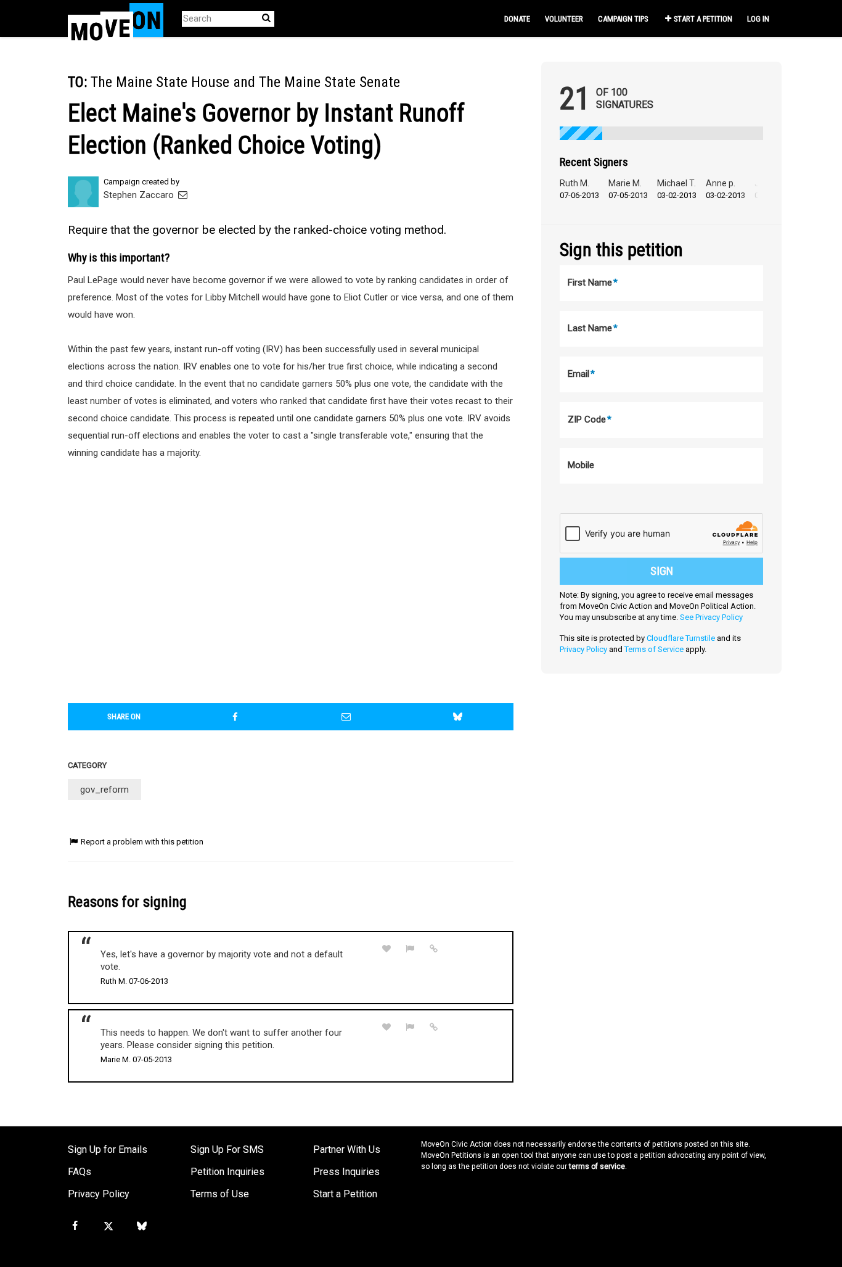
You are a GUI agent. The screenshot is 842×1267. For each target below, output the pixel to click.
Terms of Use (219, 1194)
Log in (758, 18)
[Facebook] (74, 1226)
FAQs (79, 1172)
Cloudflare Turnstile (681, 638)
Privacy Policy (583, 649)
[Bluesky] (142, 1226)
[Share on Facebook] (235, 716)
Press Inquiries (346, 1172)
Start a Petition (703, 18)
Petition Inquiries (227, 1172)
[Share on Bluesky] (458, 716)
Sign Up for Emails (107, 1149)
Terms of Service (654, 649)
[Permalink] (434, 948)
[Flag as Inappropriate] (410, 949)
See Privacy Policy (711, 617)
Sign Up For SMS (227, 1149)
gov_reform (104, 789)
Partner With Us (346, 1149)
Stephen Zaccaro (140, 194)
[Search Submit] (266, 18)
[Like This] (386, 949)
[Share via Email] (346, 716)
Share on (124, 716)
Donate (517, 18)
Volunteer (564, 18)
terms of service (597, 1166)
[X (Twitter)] (108, 1226)
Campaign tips (623, 18)
